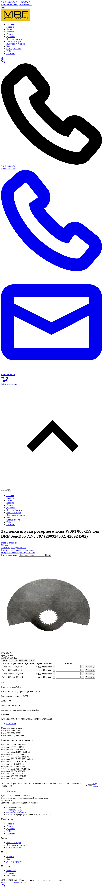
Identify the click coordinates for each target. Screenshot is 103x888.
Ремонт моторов (13, 842)
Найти (47, 555)
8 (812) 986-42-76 (14, 807)
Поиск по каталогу (9, 555)
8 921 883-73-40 (23, 2)
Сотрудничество (13, 847)
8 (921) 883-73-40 (14, 810)
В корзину (90, 667)
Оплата (9, 826)
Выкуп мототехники (15, 845)
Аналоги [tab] (13, 661)
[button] (51, 437)
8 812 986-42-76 (8, 2)
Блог (8, 859)
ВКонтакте (11, 870)
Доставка (10, 828)
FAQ (8, 831)
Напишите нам (8, 4)
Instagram (10, 875)
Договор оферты (14, 861)
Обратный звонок (23, 4)
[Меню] (3, 7)
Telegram (10, 873)
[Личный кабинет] (2, 59)
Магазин (10, 824)
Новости (10, 856)
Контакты (10, 833)
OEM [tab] (32, 661)
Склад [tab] (4, 661)
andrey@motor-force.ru (16, 812)
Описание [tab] (23, 661)
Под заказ (95, 784)
